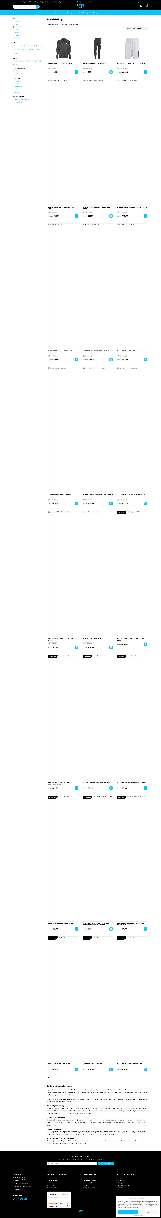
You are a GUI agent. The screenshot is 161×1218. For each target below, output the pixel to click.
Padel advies (121, 1180)
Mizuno (17, 32)
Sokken (17, 71)
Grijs (23, 49)
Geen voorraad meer (21, 99)
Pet (16, 74)
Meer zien (15, 65)
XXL (40, 61)
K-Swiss (17, 35)
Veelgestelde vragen (89, 1188)
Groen (31, 49)
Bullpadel (17, 27)
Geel (37, 46)
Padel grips (71, 13)
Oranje (16, 53)
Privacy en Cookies (138, 1215)
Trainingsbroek (19, 86)
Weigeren (148, 1212)
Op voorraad (18, 102)
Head (16, 24)
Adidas (17, 29)
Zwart (29, 46)
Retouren (86, 1185)
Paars (15, 46)
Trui (16, 89)
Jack (16, 92)
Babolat (17, 21)
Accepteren (128, 1212)
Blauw (15, 49)
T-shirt (17, 81)
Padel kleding (83, 13)
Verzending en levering (90, 1180)
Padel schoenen (45, 13)
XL (32, 61)
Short (16, 84)
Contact (120, 1178)
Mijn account (87, 1178)
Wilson (17, 38)
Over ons (120, 1188)
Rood (38, 49)
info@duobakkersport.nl (22, 1183)
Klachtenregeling (88, 1183)
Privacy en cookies (123, 1183)
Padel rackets (53, 1178)
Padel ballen (59, 13)
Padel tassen (30, 13)
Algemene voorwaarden (125, 1185)
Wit (22, 46)
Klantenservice (144, 2)
